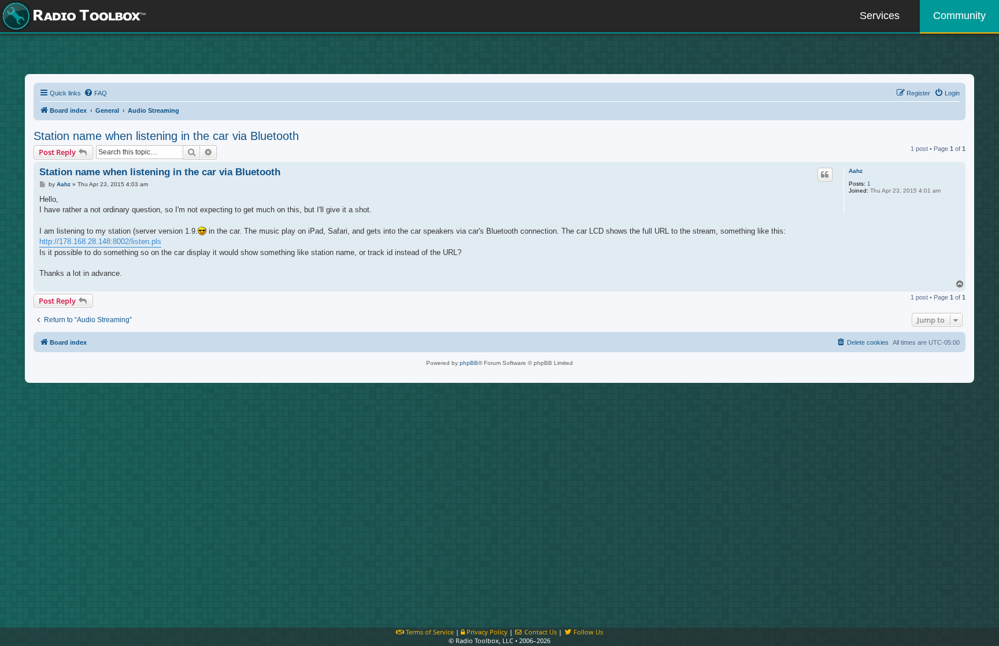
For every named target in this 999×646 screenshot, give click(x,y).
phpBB (469, 363)
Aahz (856, 171)
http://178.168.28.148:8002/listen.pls (100, 241)
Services (880, 15)
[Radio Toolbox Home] (72, 16)
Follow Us (587, 631)
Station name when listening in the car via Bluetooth (166, 136)
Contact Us (540, 631)
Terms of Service (429, 631)
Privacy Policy (486, 631)
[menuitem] (95, 93)
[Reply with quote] (824, 175)
